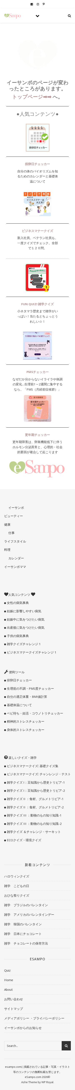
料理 (7, 549)
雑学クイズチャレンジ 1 (23, 644)
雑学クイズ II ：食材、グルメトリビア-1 (35, 799)
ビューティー (13, 516)
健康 (7, 524)
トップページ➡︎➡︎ (32, 96)
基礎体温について (19, 705)
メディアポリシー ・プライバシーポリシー (34, 1018)
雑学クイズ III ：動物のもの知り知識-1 (34, 815)
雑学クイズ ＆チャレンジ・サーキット (33, 832)
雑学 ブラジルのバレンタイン (26, 905)
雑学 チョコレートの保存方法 (26, 943)
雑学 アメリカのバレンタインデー (29, 914)
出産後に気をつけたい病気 (25, 627)
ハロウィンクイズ (16, 876)
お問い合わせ (13, 999)
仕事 (11, 533)
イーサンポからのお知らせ (23, 1028)
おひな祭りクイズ (16, 895)
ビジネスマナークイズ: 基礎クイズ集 (32, 766)
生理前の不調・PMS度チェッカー (30, 688)
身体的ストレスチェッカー (25, 730)
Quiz (7, 970)
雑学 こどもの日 (16, 886)
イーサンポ (16, 507)
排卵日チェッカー (19, 680)
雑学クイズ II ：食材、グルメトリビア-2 (35, 807)
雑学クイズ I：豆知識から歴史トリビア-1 (35, 782)
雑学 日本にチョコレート (23, 934)
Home (8, 980)
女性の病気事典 (17, 603)
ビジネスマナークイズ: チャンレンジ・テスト (38, 774)
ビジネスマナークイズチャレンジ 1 (31, 652)
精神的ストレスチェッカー (25, 721)
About (8, 989)
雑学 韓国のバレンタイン (23, 924)
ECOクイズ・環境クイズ (23, 840)
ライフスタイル (15, 541)
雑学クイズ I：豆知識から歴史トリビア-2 (35, 790)
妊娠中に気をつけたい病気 (25, 619)
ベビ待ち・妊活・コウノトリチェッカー (34, 713)
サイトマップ (13, 1009)
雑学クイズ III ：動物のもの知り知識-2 (34, 823)
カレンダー (16, 558)
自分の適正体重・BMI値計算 (26, 696)
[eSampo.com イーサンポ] (12, 15)
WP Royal (47, 1082)
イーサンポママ (15, 567)
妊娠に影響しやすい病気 (23, 611)
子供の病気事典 (17, 636)
